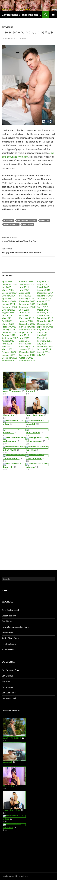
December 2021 (9, 357)
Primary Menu (53, 14)
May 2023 (6, 318)
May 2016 (42, 338)
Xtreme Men (8, 649)
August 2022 (8, 340)
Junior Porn (7, 632)
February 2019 (26, 346)
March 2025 (8, 290)
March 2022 (8, 349)
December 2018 (27, 352)
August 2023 (8, 312)
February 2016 (44, 340)
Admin (23, 38)
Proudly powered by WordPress (15, 876)
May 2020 (24, 315)
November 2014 (45, 346)
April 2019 (24, 340)
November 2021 (10, 360)
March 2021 (25, 295)
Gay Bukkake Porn (10, 670)
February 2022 (9, 352)
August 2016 (43, 329)
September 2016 (45, 326)
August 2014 (43, 352)
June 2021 (24, 290)
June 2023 (7, 315)
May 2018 (42, 284)
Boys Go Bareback (10, 610)
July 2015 (42, 343)
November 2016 (45, 321)
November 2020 (27, 304)
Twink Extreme (9, 643)
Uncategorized (9, 698)
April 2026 (7, 281)
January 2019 (26, 349)
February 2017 (44, 312)
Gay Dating (7, 675)
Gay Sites (6, 681)
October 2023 (8, 309)
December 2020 (27, 301)
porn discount (11, 224)
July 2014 (42, 355)
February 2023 (9, 326)
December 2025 (9, 284)
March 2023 (8, 323)
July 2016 (42, 332)
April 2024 (7, 298)
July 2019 (24, 335)
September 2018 (27, 360)
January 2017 (43, 315)
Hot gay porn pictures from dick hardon (21, 251)
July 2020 (24, 309)
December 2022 (9, 332)
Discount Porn (9, 615)
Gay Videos (7, 27)
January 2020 (26, 321)
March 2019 (25, 343)
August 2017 (43, 301)
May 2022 (6, 346)
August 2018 (43, 281)
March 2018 (43, 287)
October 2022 (8, 335)
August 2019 (25, 332)
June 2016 (42, 335)
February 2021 (26, 298)
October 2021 (26, 281)
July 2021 (24, 287)
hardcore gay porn (26, 220)
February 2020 (26, 318)
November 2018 (27, 355)
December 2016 (45, 318)
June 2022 (7, 343)
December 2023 (9, 307)
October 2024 (8, 295)
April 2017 (42, 307)
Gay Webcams (9, 692)
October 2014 (44, 349)
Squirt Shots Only (10, 638)
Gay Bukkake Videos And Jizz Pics (22, 14)
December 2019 (27, 323)
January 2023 (8, 329)
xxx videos (28, 224)
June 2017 (42, 304)
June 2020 (24, 312)
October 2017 (44, 298)
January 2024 (8, 304)
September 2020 (27, 307)
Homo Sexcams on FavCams (15, 627)
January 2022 (8, 355)
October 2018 (26, 357)
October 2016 (44, 323)
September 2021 (27, 284)
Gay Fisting (7, 621)
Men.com (44, 220)
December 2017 (45, 292)
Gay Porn (8, 220)
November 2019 (27, 326)
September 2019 (27, 329)
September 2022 (10, 338)
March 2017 (43, 309)
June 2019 (24, 338)
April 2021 (24, 292)
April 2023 (7, 321)
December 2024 (9, 292)
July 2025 (6, 287)
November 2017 (45, 295)
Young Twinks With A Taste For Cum (19, 239)
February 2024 (9, 301)
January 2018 (43, 290)
